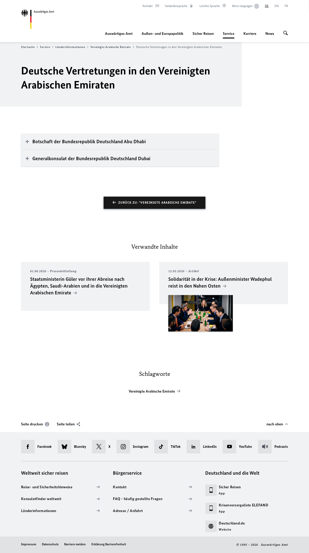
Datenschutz (50, 544)
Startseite (28, 47)
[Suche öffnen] (285, 33)
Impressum (28, 544)
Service (228, 34)
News (269, 33)
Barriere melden (75, 544)
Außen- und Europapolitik (162, 33)
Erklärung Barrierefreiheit (108, 544)
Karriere (249, 33)
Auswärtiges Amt (119, 33)
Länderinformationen (70, 47)
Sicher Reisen (203, 33)
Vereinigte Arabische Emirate (110, 47)
